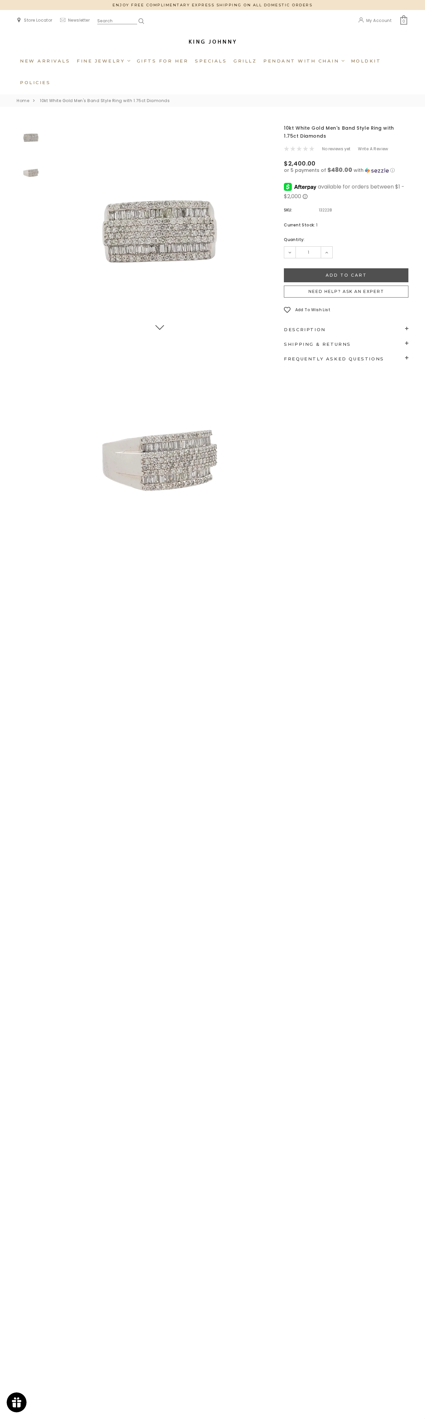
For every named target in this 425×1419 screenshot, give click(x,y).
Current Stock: (300, 225)
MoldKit (366, 61)
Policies (35, 82)
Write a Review (373, 149)
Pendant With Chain (302, 61)
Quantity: (294, 239)
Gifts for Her (163, 61)
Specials (211, 61)
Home (23, 100)
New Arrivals (45, 61)
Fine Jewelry (102, 61)
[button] (346, 170)
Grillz (245, 61)
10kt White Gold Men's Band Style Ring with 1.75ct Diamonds (105, 100)
